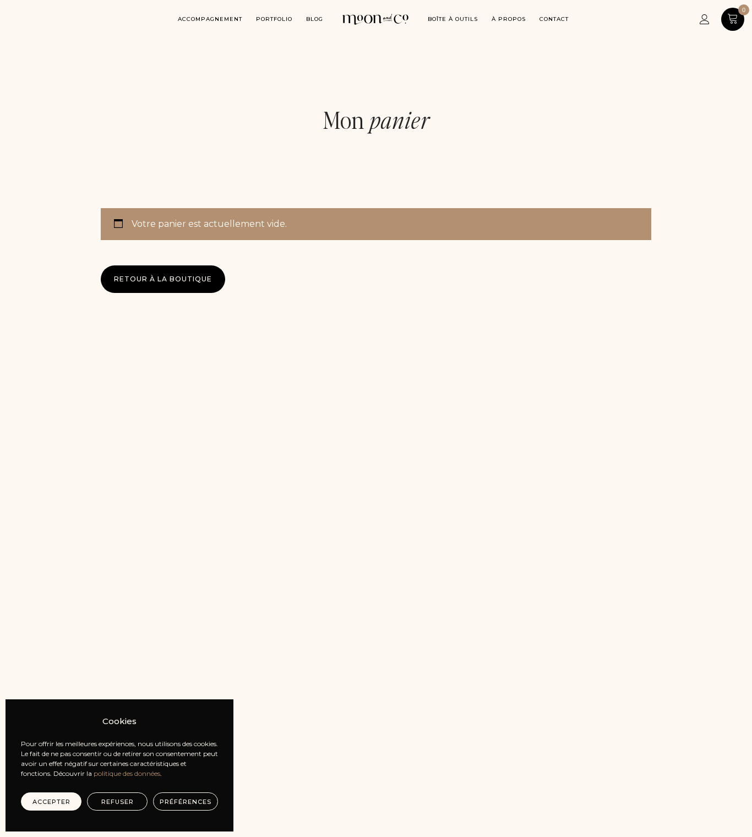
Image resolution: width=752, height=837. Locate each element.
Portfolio (274, 19)
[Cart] (733, 19)
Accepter (51, 802)
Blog (314, 19)
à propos (509, 19)
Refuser (117, 802)
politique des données (127, 773)
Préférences (185, 802)
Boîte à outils (453, 19)
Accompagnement (210, 19)
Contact (554, 19)
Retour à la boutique (163, 279)
